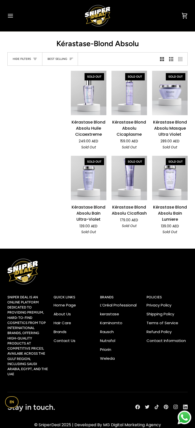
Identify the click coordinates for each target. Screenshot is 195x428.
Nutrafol (107, 340)
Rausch (107, 331)
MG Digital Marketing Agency (132, 425)
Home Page (65, 305)
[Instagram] (175, 407)
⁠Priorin (105, 349)
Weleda (107, 358)
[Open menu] (15, 15)
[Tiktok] (157, 407)
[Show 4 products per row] (181, 59)
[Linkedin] (185, 407)
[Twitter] (147, 407)
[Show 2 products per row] (162, 59)
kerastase (109, 314)
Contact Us (64, 340)
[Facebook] (137, 407)
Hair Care (62, 323)
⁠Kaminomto (111, 323)
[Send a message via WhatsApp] (184, 417)
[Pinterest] (166, 407)
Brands (60, 331)
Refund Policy (159, 331)
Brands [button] (106, 297)
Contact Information (166, 340)
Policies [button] (154, 297)
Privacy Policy (159, 305)
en (12, 401)
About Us (62, 314)
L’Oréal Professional (118, 305)
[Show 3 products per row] (171, 59)
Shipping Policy (160, 314)
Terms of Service (162, 323)
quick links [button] (64, 297)
